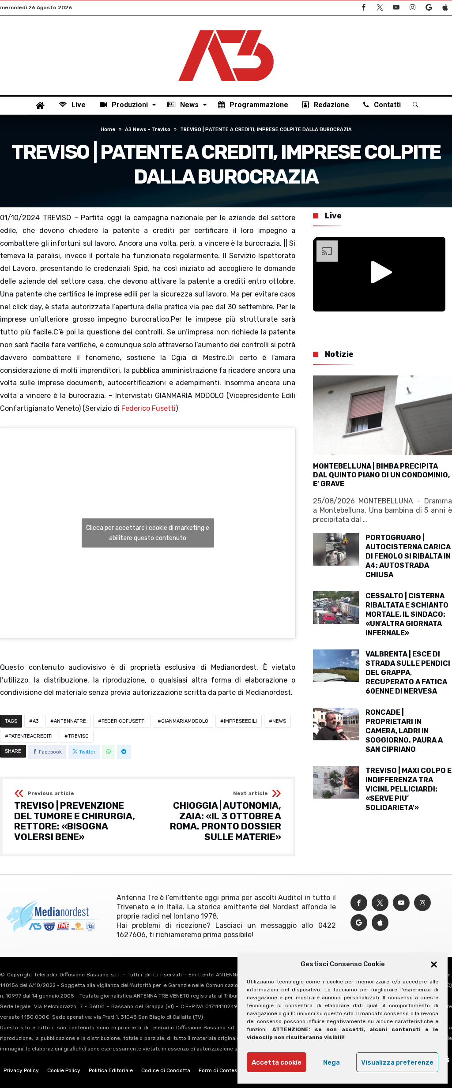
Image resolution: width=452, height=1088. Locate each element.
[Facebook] (363, 7)
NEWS (279, 721)
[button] (433, 964)
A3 (35, 721)
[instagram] (412, 7)
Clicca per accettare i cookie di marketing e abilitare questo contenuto (147, 533)
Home (108, 129)
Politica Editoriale (111, 1070)
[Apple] (445, 7)
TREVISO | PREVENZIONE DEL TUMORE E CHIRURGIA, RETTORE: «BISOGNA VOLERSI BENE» (74, 816)
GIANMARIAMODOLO (184, 721)
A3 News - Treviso (147, 129)
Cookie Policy (63, 1070)
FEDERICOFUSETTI (124, 721)
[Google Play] (429, 7)
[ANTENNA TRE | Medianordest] (226, 29)
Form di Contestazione (227, 1070)
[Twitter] (380, 7)
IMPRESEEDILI (240, 721)
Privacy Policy (21, 1070)
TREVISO (78, 736)
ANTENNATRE (70, 721)
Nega (331, 1062)
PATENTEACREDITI (30, 736)
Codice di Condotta (165, 1070)
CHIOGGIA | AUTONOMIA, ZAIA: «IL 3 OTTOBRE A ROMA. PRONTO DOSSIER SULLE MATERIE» (225, 816)
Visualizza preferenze (397, 1062)
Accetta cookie (276, 1062)
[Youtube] (396, 7)
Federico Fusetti (148, 408)
